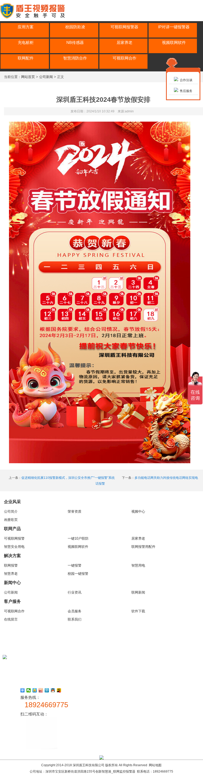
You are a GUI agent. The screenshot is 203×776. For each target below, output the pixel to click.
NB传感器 (75, 42)
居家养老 (124, 42)
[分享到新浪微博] (41, 690)
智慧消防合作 (75, 58)
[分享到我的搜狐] (59, 690)
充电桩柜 (26, 42)
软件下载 (138, 611)
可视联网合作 (124, 58)
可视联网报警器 (124, 27)
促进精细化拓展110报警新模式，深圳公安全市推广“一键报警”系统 (68, 478)
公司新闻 (46, 77)
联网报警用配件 (143, 547)
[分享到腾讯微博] (47, 690)
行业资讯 (74, 592)
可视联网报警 (14, 538)
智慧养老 (11, 574)
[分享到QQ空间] (35, 690)
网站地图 (155, 765)
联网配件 (26, 58)
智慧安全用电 (14, 547)
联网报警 (11, 565)
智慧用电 (138, 565)
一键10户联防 (78, 538)
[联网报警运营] (35, 18)
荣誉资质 (74, 511)
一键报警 (74, 565)
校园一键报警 (78, 574)
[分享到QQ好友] (53, 690)
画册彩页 (11, 520)
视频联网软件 (174, 42)
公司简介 (11, 511)
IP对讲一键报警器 (174, 27)
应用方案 (26, 27)
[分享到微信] (28, 690)
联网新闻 (138, 592)
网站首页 (28, 77)
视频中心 (138, 511)
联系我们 (74, 619)
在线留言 (11, 619)
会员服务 (74, 611)
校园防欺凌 (75, 27)
